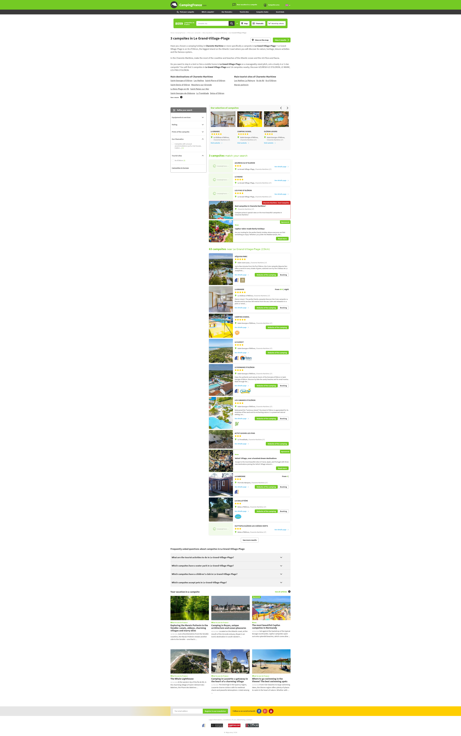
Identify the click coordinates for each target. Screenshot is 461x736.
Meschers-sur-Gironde (201, 84)
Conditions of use (229, 720)
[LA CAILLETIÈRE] (221, 510)
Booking (283, 275)
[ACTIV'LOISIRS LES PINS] (221, 439)
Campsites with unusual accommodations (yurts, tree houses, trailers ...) (188, 146)
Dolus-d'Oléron (217, 93)
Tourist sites (244, 12)
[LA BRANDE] (221, 299)
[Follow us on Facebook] (259, 711)
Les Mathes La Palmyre (244, 80)
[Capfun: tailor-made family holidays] (221, 231)
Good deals (280, 12)
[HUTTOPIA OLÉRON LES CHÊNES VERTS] (221, 529)
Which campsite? (208, 12)
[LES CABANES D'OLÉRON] (221, 413)
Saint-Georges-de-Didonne (182, 93)
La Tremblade (202, 93)
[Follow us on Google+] (265, 711)
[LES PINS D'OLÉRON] (221, 193)
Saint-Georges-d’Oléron (181, 80)
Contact (249, 720)
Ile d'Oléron (270, 80)
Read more (282, 238)
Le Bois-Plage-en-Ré (179, 89)
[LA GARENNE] (221, 484)
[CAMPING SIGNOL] (221, 326)
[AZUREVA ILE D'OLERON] (221, 166)
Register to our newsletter (215, 711)
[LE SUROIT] (221, 351)
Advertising (241, 720)
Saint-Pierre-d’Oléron (215, 80)
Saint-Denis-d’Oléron (180, 84)
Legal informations (215, 720)
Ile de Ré (260, 80)
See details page (280, 166)
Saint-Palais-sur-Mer (199, 89)
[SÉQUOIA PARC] (221, 269)
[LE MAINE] (221, 180)
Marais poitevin (241, 84)
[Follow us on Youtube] (271, 711)
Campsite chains (262, 12)
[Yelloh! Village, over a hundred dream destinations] (221, 461)
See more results (250, 540)
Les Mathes (199, 80)
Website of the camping (266, 275)
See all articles (281, 591)
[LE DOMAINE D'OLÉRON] (221, 380)
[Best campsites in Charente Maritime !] (221, 210)
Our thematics (227, 12)
